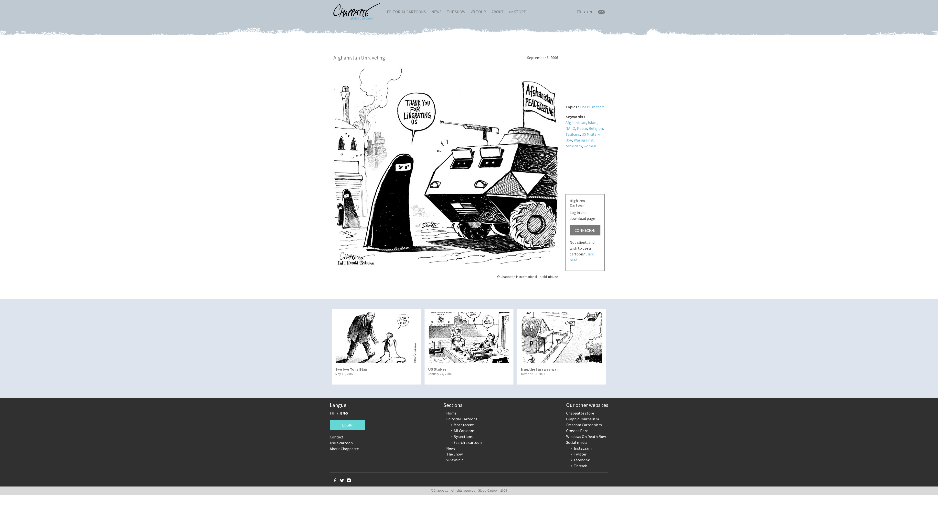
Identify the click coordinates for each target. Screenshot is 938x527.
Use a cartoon (341, 442)
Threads (580, 465)
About (497, 11)
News (436, 11)
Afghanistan (575, 122)
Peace (582, 128)
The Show (456, 11)
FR (579, 11)
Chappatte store (580, 413)
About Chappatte (344, 448)
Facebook (582, 459)
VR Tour (478, 11)
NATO (570, 128)
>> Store (517, 11)
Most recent (464, 424)
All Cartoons (464, 430)
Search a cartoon (468, 442)
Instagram (583, 448)
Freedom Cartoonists (584, 424)
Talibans (572, 134)
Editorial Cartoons (406, 11)
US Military (590, 134)
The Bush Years (592, 106)
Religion (596, 128)
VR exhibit (454, 459)
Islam (592, 122)
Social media (576, 442)
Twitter (580, 454)
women (590, 145)
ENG (344, 413)
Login (347, 425)
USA (568, 140)
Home (451, 413)
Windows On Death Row (586, 436)
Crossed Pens (577, 430)
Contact (336, 437)
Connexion (585, 230)
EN (589, 11)
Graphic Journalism (582, 418)
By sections (463, 436)
